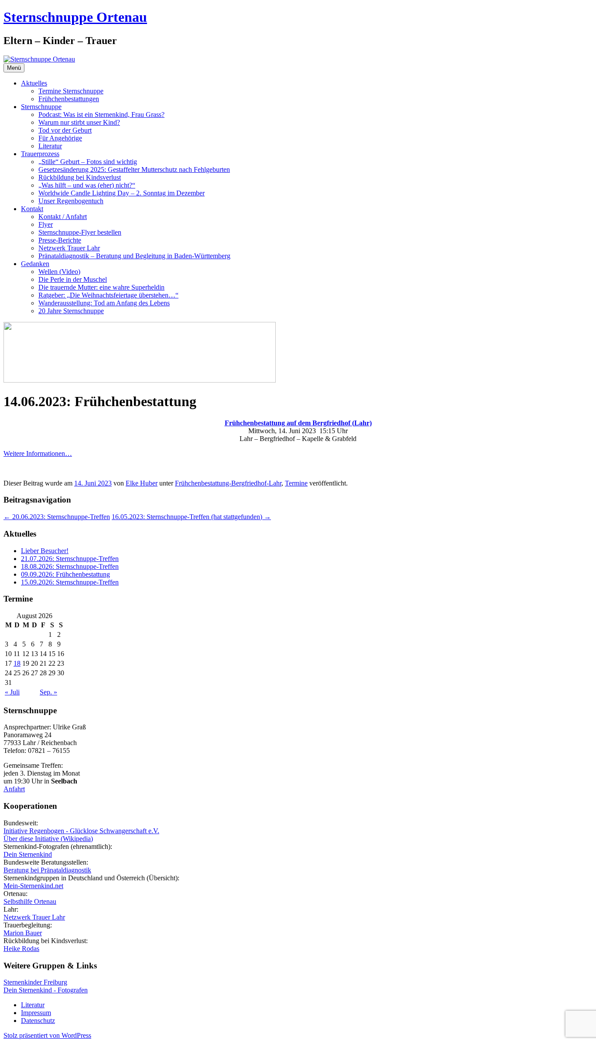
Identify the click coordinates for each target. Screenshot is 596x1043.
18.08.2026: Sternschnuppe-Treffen (70, 566)
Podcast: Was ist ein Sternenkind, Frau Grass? (101, 114)
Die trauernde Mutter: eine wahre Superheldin (101, 287)
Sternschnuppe (41, 106)
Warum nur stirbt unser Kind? (79, 122)
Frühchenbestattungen (68, 99)
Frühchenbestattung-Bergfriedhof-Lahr (228, 483)
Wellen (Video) (59, 271)
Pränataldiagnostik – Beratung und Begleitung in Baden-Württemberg (134, 256)
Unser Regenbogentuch (70, 201)
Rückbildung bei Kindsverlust (79, 177)
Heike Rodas (21, 948)
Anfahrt (14, 789)
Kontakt (32, 208)
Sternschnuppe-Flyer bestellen (79, 232)
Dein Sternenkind (27, 854)
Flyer (45, 224)
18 (17, 663)
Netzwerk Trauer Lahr (69, 248)
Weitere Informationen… (37, 453)
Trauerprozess (40, 153)
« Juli (12, 692)
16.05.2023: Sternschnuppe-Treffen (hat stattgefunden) (191, 516)
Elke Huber (142, 483)
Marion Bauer (22, 933)
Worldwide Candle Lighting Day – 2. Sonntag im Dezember (121, 193)
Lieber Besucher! (45, 550)
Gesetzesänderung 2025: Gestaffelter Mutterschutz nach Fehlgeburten (134, 169)
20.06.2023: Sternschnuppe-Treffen (56, 516)
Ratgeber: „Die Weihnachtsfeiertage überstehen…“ (108, 295)
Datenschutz (38, 1020)
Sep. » (48, 692)
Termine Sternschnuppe (70, 91)
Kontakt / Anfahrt (62, 216)
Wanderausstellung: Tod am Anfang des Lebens (104, 303)
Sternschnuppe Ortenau (75, 17)
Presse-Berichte (59, 240)
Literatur (50, 146)
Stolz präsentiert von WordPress (47, 1035)
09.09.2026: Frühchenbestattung (65, 574)
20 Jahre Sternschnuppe (71, 311)
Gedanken (35, 263)
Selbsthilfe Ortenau (29, 901)
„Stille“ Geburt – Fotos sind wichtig (87, 161)
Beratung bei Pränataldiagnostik (47, 870)
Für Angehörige (60, 138)
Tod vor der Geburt (65, 130)
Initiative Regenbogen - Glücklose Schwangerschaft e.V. (81, 830)
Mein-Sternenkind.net (33, 885)
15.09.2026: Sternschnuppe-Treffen (70, 582)
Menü (14, 68)
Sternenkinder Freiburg (35, 982)
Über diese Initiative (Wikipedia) (48, 838)
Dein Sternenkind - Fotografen (45, 990)
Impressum (36, 1012)
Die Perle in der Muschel (72, 279)
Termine (296, 483)
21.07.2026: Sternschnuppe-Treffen (70, 558)
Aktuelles (34, 83)
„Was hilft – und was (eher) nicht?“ (86, 185)
